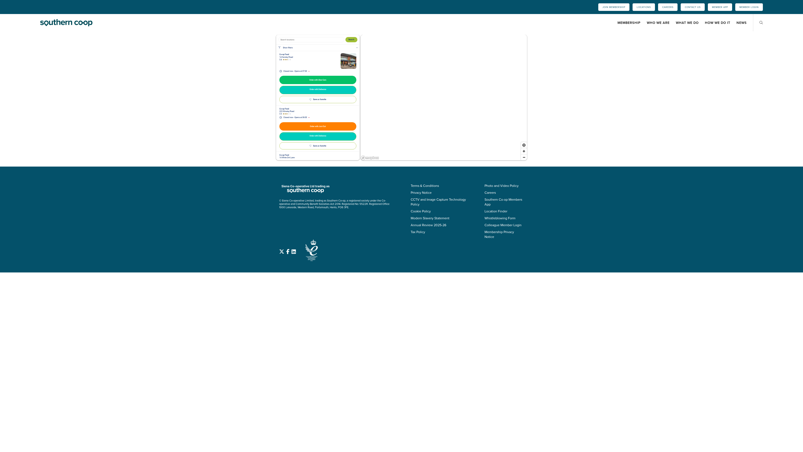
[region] (444, 97)
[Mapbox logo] (370, 157)
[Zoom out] (524, 157)
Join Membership (613, 7)
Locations (644, 7)
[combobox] (311, 39)
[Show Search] (761, 22)
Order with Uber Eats (317, 80)
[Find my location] (524, 145)
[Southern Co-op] (66, 22)
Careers (667, 7)
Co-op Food (284, 54)
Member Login (749, 7)
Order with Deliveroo (317, 89)
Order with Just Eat (318, 126)
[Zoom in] (524, 151)
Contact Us (693, 7)
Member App (720, 7)
